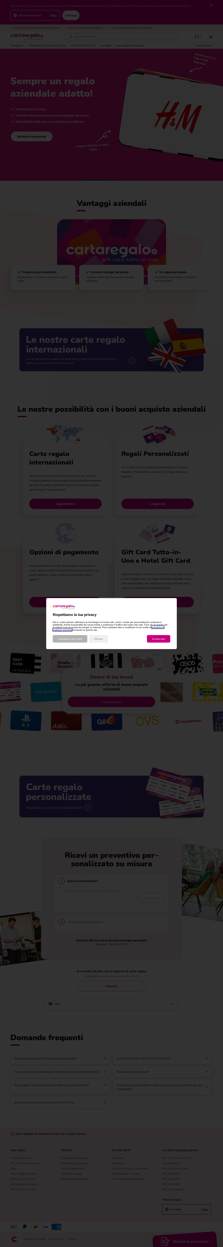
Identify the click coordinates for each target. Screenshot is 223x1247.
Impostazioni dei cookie (70, 638)
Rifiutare (98, 638)
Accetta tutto (158, 638)
